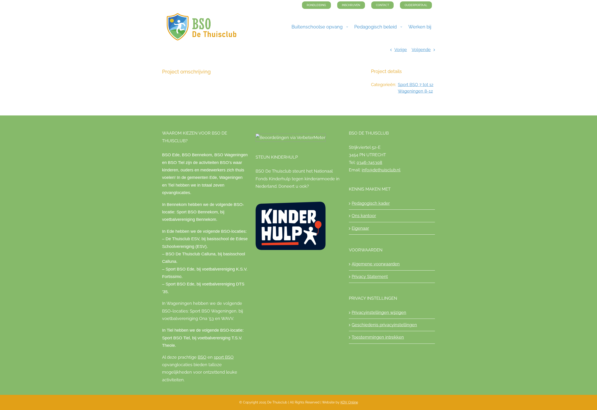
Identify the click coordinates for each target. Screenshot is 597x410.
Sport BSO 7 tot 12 (415, 84)
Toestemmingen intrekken (378, 337)
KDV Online (349, 402)
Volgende (421, 49)
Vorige (400, 49)
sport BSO (224, 357)
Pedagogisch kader (371, 203)
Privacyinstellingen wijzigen (379, 312)
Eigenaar (360, 228)
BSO (202, 357)
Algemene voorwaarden (376, 263)
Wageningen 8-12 (415, 91)
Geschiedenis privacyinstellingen (384, 324)
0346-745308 (369, 162)
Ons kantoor (364, 215)
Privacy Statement (370, 276)
